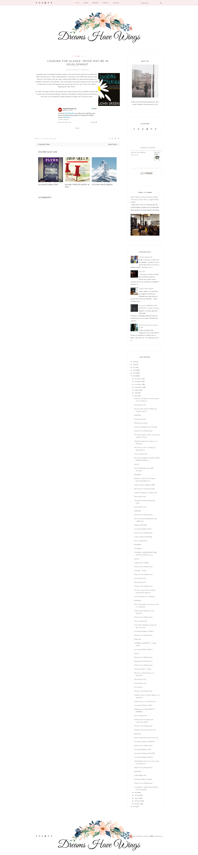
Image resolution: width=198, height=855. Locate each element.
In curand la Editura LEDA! (143, 705)
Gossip (77, 56)
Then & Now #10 (140, 679)
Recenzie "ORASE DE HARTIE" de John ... (77, 185)
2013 (134, 807)
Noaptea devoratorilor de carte (145, 730)
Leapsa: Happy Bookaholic (143, 537)
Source (77, 128)
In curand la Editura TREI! (48, 184)
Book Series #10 (140, 419)
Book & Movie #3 (140, 578)
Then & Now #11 (140, 582)
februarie (138, 801)
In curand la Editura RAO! (142, 529)
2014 (134, 376)
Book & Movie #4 (140, 507)
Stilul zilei (137, 639)
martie (137, 798)
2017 (134, 367)
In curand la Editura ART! (142, 749)
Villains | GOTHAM (140, 525)
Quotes (136, 464)
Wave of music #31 (140, 716)
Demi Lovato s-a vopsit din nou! (145, 701)
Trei (54, 138)
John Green (49, 138)
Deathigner (138, 548)
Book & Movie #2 (140, 683)
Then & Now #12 (140, 497)
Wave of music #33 (140, 541)
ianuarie (137, 804)
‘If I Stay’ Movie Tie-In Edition (144, 596)
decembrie (138, 379)
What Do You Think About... (143, 431)
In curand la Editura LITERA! (144, 631)
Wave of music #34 (140, 454)
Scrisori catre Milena (138, 152)
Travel (85, 3)
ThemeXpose (159, 836)
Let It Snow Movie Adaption (102, 184)
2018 (134, 364)
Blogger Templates (137, 836)
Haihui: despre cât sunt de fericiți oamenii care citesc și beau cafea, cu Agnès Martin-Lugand (145, 199)
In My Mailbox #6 (140, 775)
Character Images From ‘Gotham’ (145, 427)
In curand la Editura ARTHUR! (144, 741)
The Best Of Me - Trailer (142, 669)
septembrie (139, 387)
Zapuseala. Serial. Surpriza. (143, 661)
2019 (134, 362)
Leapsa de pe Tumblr (141, 563)
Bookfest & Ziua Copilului (143, 779)
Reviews (95, 3)
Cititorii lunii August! (146, 288)
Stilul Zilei (137, 415)
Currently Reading (147, 147)
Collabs (116, 3)
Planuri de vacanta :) (141, 423)
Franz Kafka (136, 155)
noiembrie (138, 381)
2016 (134, 370)
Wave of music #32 (140, 621)
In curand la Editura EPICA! (143, 649)
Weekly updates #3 (145, 257)
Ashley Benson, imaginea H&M (144, 485)
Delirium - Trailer (140, 570)
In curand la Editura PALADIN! (144, 753)
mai (136, 792)
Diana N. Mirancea (74, 69)
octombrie (138, 384)
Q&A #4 (142, 271)
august (137, 390)
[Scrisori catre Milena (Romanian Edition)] (157, 161)
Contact (105, 3)
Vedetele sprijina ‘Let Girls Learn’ (145, 493)
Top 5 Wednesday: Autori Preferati (146, 738)
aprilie (137, 795)
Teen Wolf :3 (138, 687)
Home (77, 3)
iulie (136, 393)
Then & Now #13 (140, 405)
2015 (134, 373)
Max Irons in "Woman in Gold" (144, 489)
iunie (136, 396)
